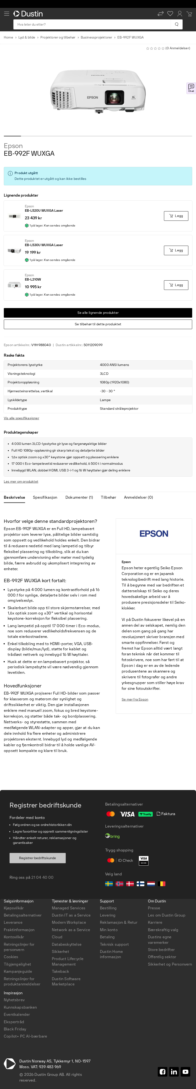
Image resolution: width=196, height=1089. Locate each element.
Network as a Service (71, 930)
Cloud (57, 937)
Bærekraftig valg (163, 930)
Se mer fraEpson (135, 699)
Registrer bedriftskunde (37, 858)
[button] (160, 14)
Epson (13, 146)
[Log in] (180, 14)
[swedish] (109, 884)
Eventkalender (17, 1014)
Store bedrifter (161, 949)
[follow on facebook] (162, 1072)
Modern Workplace (69, 922)
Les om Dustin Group (166, 915)
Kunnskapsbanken (20, 1007)
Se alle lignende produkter (98, 313)
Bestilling (108, 908)
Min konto (109, 930)
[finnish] (140, 884)
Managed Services (68, 908)
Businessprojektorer (96, 37)
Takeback (60, 971)
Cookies (11, 957)
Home (8, 37)
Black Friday (15, 1029)
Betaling (107, 937)
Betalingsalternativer (23, 915)
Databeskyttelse (67, 944)
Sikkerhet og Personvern (170, 964)
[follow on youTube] (185, 1072)
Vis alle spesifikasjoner (21, 418)
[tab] (16, 497)
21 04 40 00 (42, 877)
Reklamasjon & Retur (118, 922)
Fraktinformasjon (19, 930)
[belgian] (161, 884)
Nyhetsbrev (14, 1000)
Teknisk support (114, 944)
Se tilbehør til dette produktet (98, 324)
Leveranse (13, 922)
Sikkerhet (60, 951)
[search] (176, 24)
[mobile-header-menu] (7, 14)
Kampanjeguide (18, 971)
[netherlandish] (151, 884)
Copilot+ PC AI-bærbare (25, 1036)
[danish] (130, 884)
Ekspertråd (14, 1022)
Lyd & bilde (26, 37)
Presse (154, 908)
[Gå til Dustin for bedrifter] (28, 14)
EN (14, 832)
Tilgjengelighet (17, 964)
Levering (108, 915)
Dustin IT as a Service (71, 915)
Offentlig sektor (162, 957)
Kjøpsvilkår (14, 908)
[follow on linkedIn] (174, 1072)
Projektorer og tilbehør (58, 37)
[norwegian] (119, 884)
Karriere (155, 922)
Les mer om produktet (21, 482)
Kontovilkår (14, 937)
